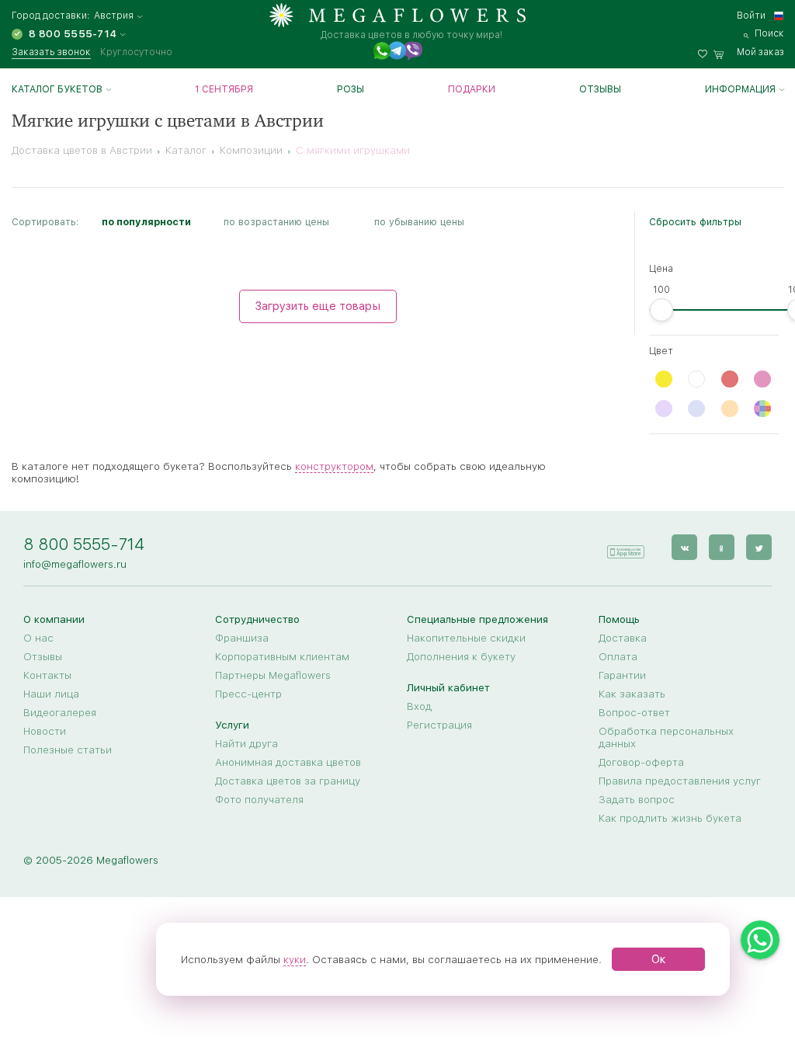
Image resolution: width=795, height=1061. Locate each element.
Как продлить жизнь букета (670, 818)
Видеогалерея (59, 712)
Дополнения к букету (461, 656)
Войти (751, 15)
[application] (625, 546)
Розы (350, 89)
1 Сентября (224, 89)
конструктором (334, 466)
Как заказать (632, 693)
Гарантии (622, 675)
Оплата (618, 656)
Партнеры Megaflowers (273, 675)
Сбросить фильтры (695, 222)
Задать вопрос (637, 799)
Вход (419, 706)
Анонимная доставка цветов (288, 762)
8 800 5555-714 (83, 544)
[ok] (721, 547)
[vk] (684, 547)
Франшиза (242, 637)
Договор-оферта (641, 762)
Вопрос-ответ (634, 712)
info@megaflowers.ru (75, 564)
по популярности (146, 222)
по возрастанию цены (276, 222)
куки (294, 959)
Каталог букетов (57, 89)
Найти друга (246, 743)
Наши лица (51, 693)
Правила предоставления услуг (680, 780)
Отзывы (600, 89)
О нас (38, 637)
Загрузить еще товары (317, 306)
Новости (44, 731)
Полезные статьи (67, 749)
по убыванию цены (419, 222)
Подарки (471, 89)
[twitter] (759, 547)
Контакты (47, 675)
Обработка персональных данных (666, 737)
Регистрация (439, 724)
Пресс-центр (248, 693)
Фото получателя (259, 799)
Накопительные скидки (466, 637)
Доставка (623, 637)
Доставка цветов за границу (287, 780)
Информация (740, 89)
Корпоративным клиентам (282, 656)
